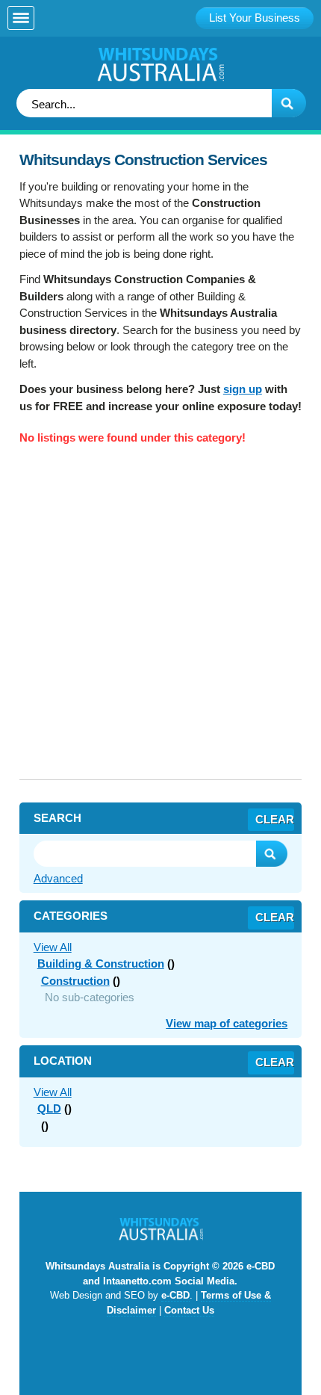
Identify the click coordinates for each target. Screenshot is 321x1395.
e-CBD (175, 1295)
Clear (274, 819)
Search (271, 854)
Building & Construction (100, 963)
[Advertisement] (160, 618)
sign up (242, 389)
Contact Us (189, 1310)
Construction (75, 980)
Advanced (58, 878)
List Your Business (254, 17)
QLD (49, 1108)
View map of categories (226, 1023)
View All (53, 947)
